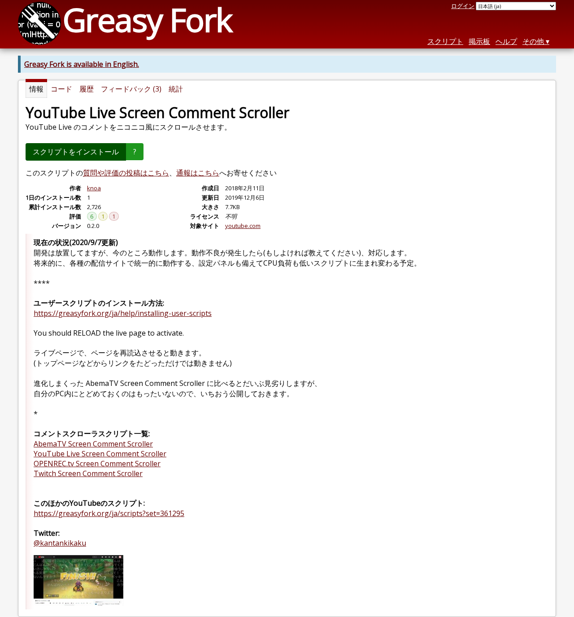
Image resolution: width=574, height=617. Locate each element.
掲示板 (479, 41)
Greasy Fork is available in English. (81, 64)
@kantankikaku (60, 543)
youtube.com (243, 226)
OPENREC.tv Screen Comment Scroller (97, 463)
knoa (94, 188)
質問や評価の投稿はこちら (126, 173)
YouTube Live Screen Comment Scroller (100, 454)
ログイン (462, 6)
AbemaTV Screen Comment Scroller (93, 444)
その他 (533, 41)
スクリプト (445, 41)
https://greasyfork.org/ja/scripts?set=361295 (109, 513)
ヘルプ (506, 41)
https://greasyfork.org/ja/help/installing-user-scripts (123, 313)
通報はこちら (197, 173)
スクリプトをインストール (76, 152)
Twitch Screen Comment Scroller (88, 473)
